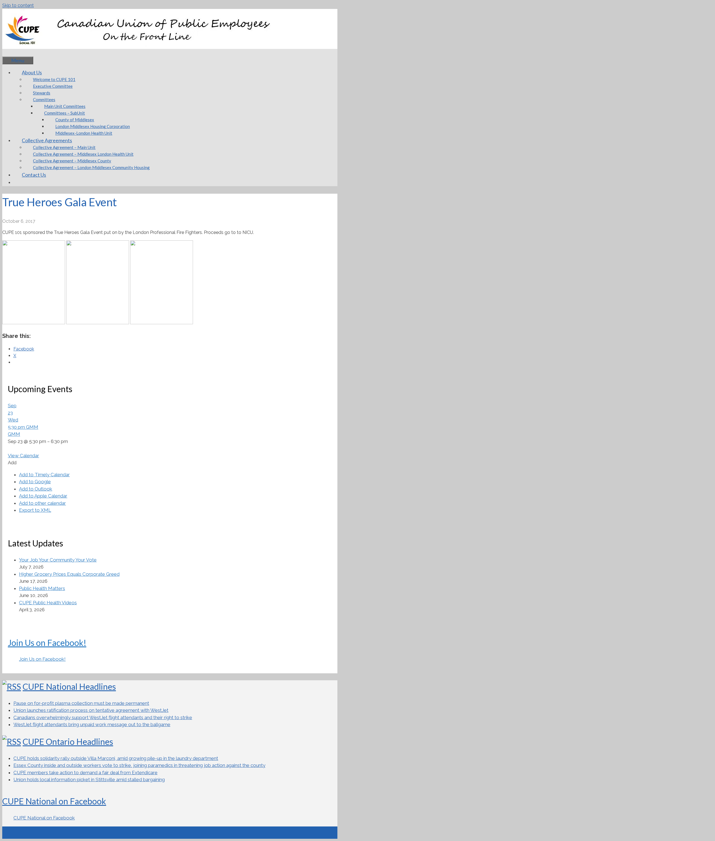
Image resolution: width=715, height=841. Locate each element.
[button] (12, 462)
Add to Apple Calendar (43, 496)
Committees (44, 99)
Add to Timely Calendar (44, 474)
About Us (32, 72)
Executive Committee (53, 86)
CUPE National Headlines (69, 686)
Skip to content (18, 5)
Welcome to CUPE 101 (54, 79)
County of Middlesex (74, 119)
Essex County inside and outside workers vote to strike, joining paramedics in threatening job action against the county (139, 765)
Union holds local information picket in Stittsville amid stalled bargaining (89, 779)
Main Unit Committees (64, 106)
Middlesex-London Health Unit (83, 133)
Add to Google (35, 481)
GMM (14, 434)
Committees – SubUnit (64, 112)
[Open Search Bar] (10, 52)
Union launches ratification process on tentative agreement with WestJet (90, 710)
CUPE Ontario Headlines (68, 741)
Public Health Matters (42, 588)
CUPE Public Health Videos (48, 602)
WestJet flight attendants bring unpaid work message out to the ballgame (91, 724)
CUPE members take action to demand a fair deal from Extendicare (85, 772)
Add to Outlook (35, 489)
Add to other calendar (42, 503)
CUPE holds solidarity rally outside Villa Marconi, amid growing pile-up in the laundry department (115, 758)
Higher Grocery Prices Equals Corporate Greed (69, 574)
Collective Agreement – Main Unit (64, 147)
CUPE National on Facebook (54, 801)
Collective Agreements (47, 140)
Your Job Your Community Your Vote (58, 560)
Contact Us (34, 175)
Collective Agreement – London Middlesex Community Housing (91, 167)
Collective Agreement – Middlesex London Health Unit (83, 154)
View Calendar (23, 455)
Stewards (41, 92)
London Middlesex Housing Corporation (92, 126)
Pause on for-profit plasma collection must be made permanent (81, 703)
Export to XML (35, 510)
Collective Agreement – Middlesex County (72, 160)
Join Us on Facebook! (47, 643)
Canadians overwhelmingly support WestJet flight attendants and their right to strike (102, 717)
